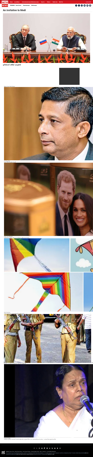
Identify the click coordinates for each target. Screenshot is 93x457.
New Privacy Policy (18, 451)
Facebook (76, 5)
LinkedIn (90, 5)
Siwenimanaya (26, 5)
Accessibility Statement (51, 451)
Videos (48, 2)
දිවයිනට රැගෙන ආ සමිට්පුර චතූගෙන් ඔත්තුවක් (15, 363)
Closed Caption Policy (35, 451)
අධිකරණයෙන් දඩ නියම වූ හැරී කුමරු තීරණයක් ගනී (16, 237)
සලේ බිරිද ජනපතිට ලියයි (10, 162)
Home (11, 2)
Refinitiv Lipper (51, 454)
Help (40, 451)
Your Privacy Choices (26, 451)
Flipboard (87, 5)
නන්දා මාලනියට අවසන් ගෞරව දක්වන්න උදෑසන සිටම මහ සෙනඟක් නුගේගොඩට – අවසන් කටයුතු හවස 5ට (30, 439)
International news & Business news (30, 2)
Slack (50, 448)
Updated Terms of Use (10, 451)
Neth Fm (61, 2)
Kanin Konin (18, 5)
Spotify (57, 448)
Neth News (3, 452)
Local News (16, 2)
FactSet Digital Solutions (22, 454)
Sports (42, 2)
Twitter (79, 5)
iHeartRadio (60, 448)
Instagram (82, 5)
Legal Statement (31, 454)
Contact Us (44, 451)
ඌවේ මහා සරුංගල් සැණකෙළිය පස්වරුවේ (14, 313)
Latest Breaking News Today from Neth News (5, 4)
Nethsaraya (34, 5)
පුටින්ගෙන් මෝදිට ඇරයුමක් (12, 65)
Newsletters (55, 448)
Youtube (85, 5)
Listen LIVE (88, 1)
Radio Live (55, 2)
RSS (52, 448)
